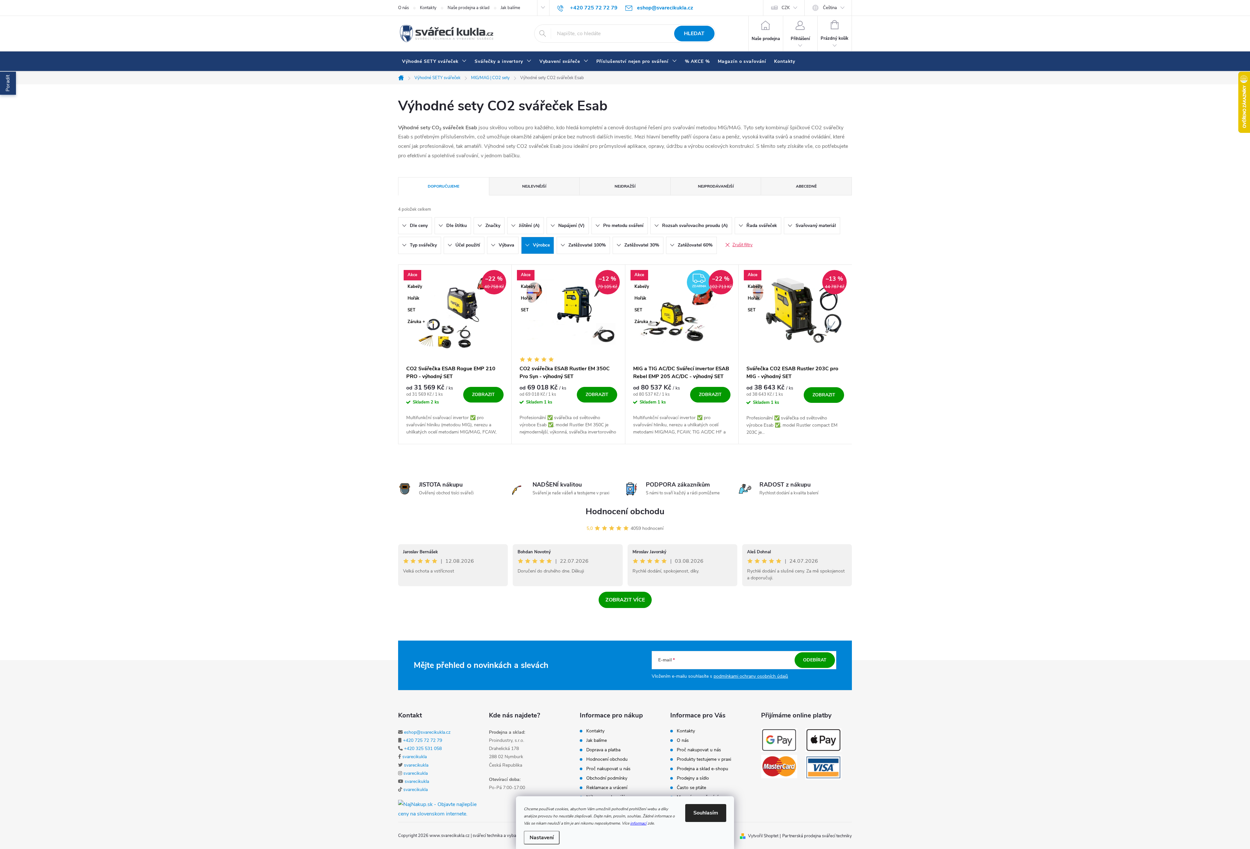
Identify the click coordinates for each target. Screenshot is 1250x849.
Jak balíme (510, 8)
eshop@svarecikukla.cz (427, 732)
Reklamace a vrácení (606, 787)
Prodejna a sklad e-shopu (702, 768)
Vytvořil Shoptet (763, 836)
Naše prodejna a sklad (469, 8)
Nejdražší (625, 186)
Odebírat (814, 660)
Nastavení (542, 837)
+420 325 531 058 (423, 748)
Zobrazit (483, 394)
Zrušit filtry (742, 245)
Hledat (694, 33)
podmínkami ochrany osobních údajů (751, 676)
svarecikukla (414, 757)
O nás (403, 8)
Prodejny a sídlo (693, 778)
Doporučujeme (443, 186)
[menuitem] (434, 61)
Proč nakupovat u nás (608, 768)
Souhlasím (705, 812)
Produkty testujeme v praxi (704, 759)
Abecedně (806, 186)
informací (638, 823)
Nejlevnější (534, 186)
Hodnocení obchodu (625, 511)
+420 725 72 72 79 (422, 740)
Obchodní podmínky (606, 778)
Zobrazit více (625, 599)
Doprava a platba (603, 750)
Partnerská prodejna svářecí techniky (817, 836)
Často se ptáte (691, 787)
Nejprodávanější (716, 186)
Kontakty (428, 8)
